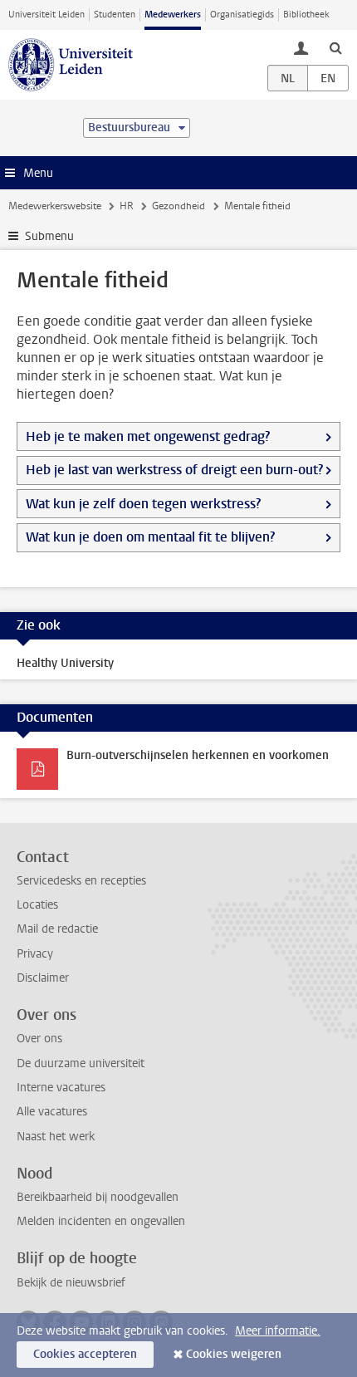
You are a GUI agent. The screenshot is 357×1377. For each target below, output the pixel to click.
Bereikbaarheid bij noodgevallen (97, 1197)
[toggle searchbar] (335, 47)
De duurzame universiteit (80, 1063)
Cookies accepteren (85, 1354)
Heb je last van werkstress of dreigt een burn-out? (174, 469)
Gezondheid (178, 206)
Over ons (39, 1038)
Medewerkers (172, 14)
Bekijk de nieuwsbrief (71, 1283)
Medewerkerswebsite (54, 206)
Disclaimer (43, 978)
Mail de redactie (57, 929)
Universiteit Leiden (46, 14)
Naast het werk (56, 1136)
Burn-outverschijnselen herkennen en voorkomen (197, 755)
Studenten (114, 14)
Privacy (35, 954)
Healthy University (65, 663)
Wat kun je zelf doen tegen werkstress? (143, 503)
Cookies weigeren (233, 1354)
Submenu (49, 236)
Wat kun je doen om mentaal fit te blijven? (150, 537)
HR (127, 206)
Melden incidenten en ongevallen (101, 1221)
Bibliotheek (306, 14)
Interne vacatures (61, 1087)
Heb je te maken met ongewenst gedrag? (148, 436)
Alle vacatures (52, 1112)
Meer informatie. (277, 1331)
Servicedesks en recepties (81, 881)
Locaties (37, 905)
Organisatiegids (242, 14)
